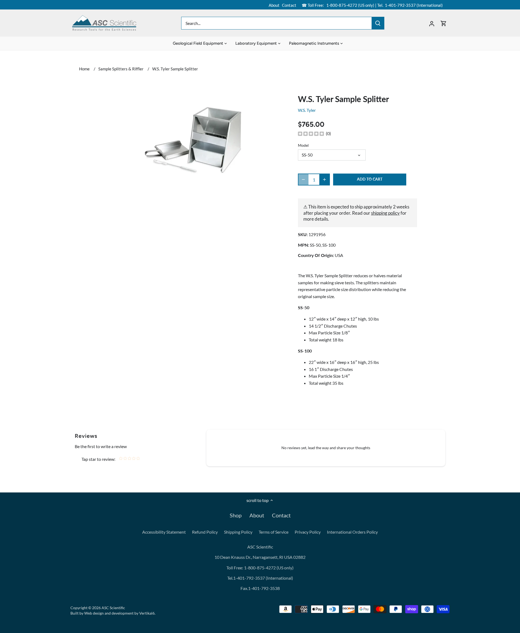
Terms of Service (273, 531)
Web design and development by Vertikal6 (119, 613)
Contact (289, 5)
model (303, 145)
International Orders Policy (352, 531)
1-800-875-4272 (341, 5)
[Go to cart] (443, 23)
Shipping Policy (238, 531)
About (274, 5)
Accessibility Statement (164, 531)
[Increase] (324, 179)
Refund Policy (205, 531)
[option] (194, 141)
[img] (311, 133)
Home (84, 68)
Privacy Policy (308, 531)
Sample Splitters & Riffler (121, 68)
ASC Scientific (113, 607)
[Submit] (378, 23)
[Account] (432, 23)
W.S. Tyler (307, 110)
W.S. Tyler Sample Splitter (175, 68)
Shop (236, 515)
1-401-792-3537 (400, 5)
